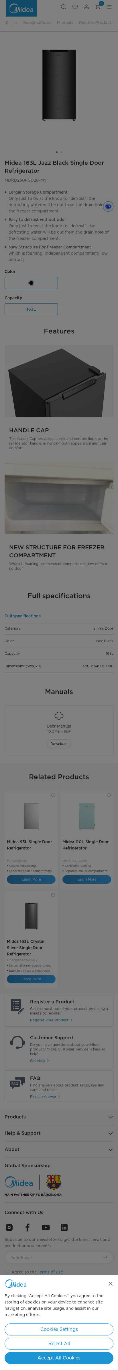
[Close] (110, 1284)
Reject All (59, 1343)
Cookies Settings (59, 1329)
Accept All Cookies (59, 1358)
